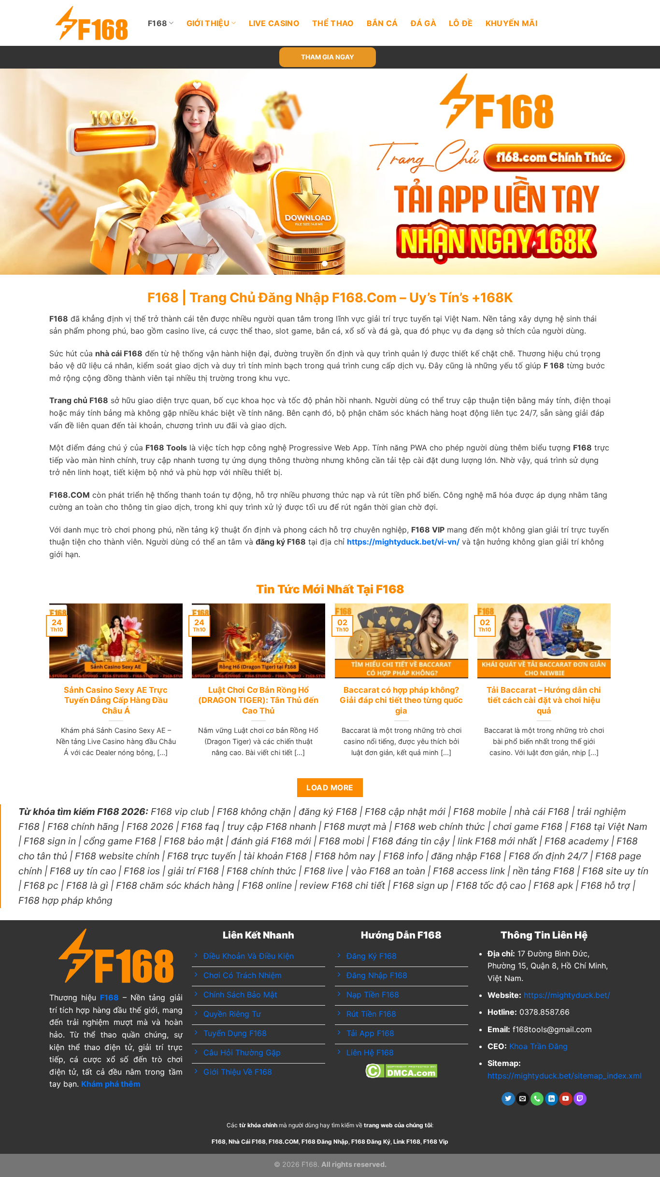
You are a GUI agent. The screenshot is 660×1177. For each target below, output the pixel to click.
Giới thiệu (208, 23)
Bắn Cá (382, 23)
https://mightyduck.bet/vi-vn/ (403, 541)
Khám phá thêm (111, 1084)
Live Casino (274, 23)
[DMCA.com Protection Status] (401, 1070)
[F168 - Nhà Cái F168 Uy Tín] (91, 23)
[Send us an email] (522, 1099)
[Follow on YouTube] (565, 1099)
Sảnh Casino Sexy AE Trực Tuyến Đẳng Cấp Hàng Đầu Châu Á (116, 700)
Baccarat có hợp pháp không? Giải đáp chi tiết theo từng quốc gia (401, 700)
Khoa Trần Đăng (538, 1046)
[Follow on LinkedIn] (551, 1099)
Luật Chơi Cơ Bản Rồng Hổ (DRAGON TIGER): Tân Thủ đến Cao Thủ (258, 700)
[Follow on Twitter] (508, 1099)
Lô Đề (461, 23)
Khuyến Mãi (511, 23)
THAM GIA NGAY (327, 57)
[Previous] (25, 171)
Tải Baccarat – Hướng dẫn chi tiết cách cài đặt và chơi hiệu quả (544, 700)
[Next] (634, 171)
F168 (157, 23)
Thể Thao (333, 23)
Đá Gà (424, 23)
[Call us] (537, 1099)
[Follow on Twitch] (580, 1099)
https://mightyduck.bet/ (567, 995)
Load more (329, 787)
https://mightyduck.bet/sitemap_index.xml (565, 1075)
